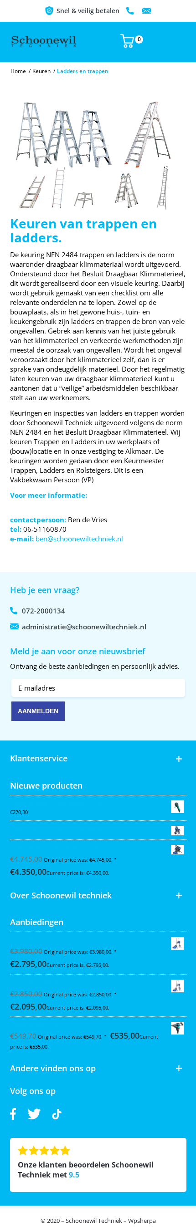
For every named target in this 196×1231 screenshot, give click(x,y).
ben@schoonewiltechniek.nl (79, 538)
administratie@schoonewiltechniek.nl (146, 10)
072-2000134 (130, 10)
